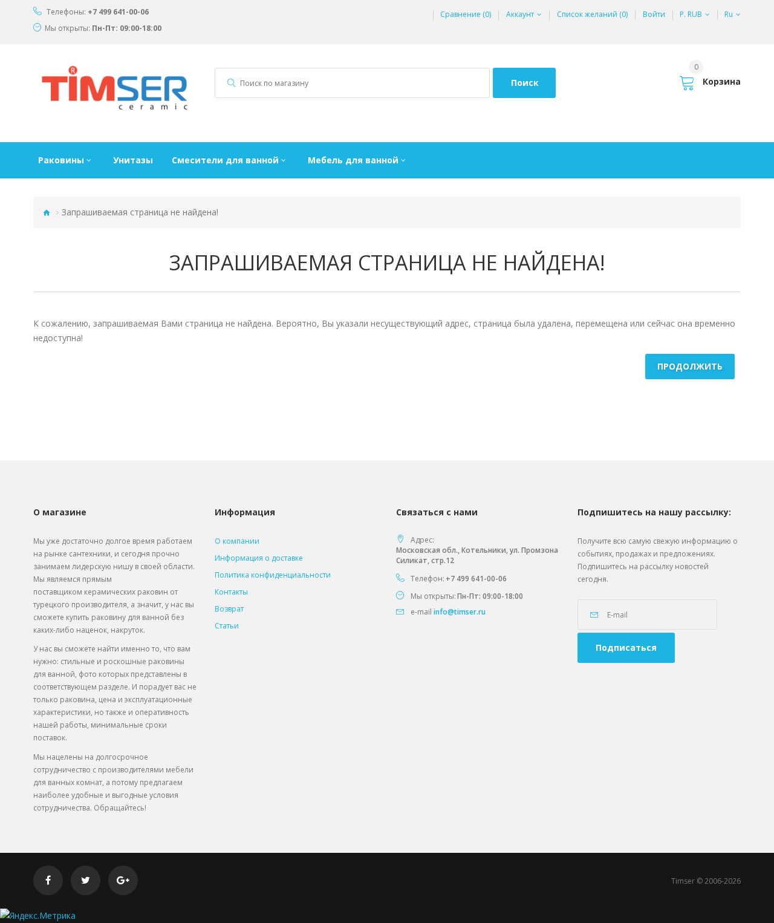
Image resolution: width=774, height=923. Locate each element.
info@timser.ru (460, 612)
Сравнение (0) (465, 14)
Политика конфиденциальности (273, 575)
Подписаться (626, 647)
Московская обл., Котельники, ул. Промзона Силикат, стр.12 (477, 555)
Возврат (229, 609)
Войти (654, 14)
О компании (237, 541)
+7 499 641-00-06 (118, 12)
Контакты (231, 592)
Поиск (525, 82)
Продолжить (690, 366)
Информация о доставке (259, 558)
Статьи (227, 626)
